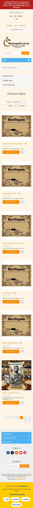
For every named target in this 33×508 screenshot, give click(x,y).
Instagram (25, 452)
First (5, 417)
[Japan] (13, 16)
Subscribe (24, 466)
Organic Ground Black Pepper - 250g (15, 144)
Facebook (8, 452)
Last (29, 420)
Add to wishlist (22, 152)
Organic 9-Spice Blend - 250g (12, 343)
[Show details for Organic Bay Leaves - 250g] (16, 176)
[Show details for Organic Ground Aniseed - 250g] (16, 226)
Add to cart (10, 152)
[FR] (18, 16)
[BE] (16, 19)
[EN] (11, 16)
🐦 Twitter (25, 499)
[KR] (22, 16)
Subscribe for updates (17, 494)
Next (25, 420)
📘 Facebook (16, 505)
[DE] (15, 16)
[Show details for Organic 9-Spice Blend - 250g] (16, 325)
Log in (16, 25)
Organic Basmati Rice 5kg (11, 393)
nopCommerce (20, 479)
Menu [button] (5, 60)
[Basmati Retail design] (16, 375)
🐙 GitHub (15, 499)
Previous (9, 417)
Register (9, 25)
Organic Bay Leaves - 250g (12, 193)
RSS (16, 452)
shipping (21, 148)
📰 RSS (6, 499)
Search (25, 53)
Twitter (12, 452)
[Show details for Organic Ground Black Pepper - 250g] (16, 126)
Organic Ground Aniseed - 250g (13, 243)
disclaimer (22, 486)
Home (4, 67)
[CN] (20, 16)
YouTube (20, 452)
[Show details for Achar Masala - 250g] (16, 276)
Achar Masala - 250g (9, 293)
